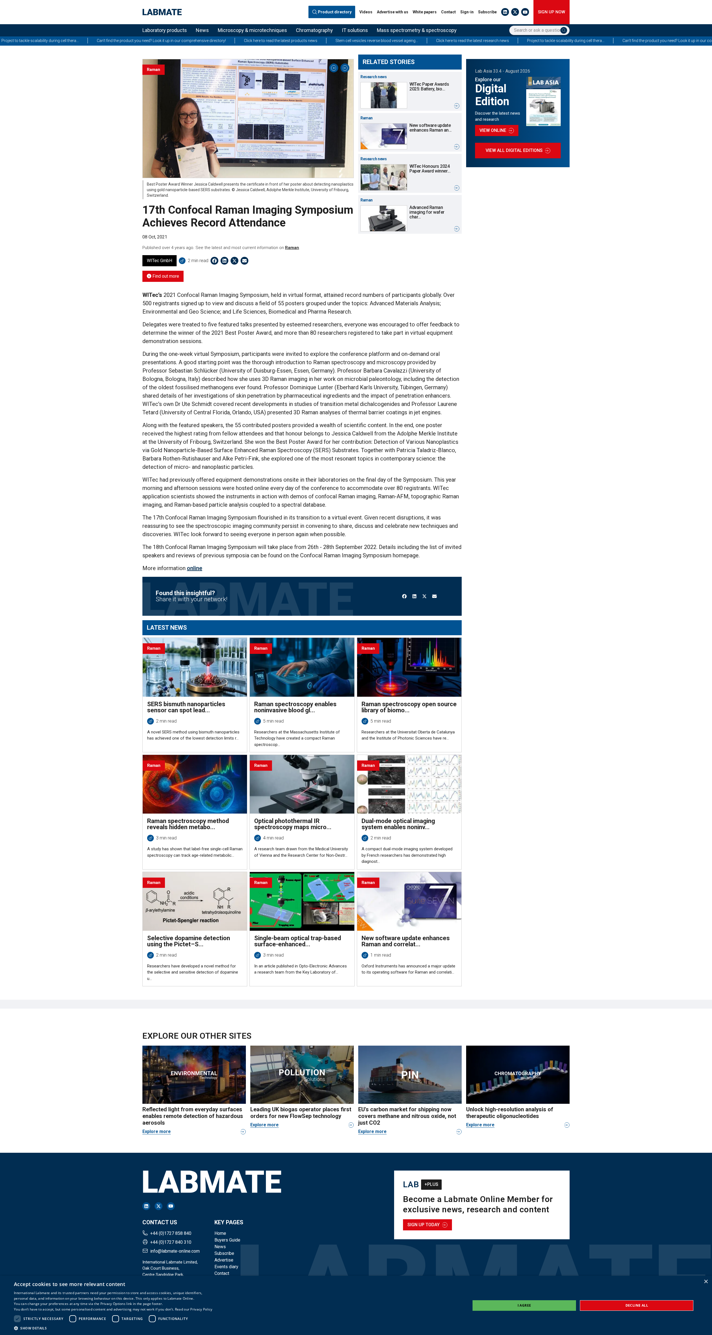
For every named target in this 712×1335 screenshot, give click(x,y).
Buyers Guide (227, 1240)
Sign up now (551, 11)
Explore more (156, 1131)
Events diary (226, 1266)
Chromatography (314, 30)
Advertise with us (392, 12)
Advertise (223, 1260)
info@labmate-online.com (175, 1251)
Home (220, 1233)
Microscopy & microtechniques (252, 30)
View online (492, 130)
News (202, 30)
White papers (425, 12)
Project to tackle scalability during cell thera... (445, 40)
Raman (292, 247)
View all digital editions (514, 150)
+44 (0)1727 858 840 (170, 1233)
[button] (113, 1328)
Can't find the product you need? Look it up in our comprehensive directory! (566, 40)
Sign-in (467, 12)
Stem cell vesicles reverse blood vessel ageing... (256, 40)
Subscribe (487, 12)
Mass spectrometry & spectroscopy (417, 30)
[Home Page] (162, 12)
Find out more (165, 276)
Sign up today (423, 1224)
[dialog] (356, 1305)
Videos (365, 12)
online (194, 568)
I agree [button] (524, 1305)
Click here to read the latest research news (351, 40)
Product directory (335, 12)
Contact (448, 12)
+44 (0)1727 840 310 (170, 1242)
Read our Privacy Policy (193, 1309)
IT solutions (355, 30)
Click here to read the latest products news (160, 40)
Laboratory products (164, 30)
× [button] (706, 1282)
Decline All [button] (637, 1305)
